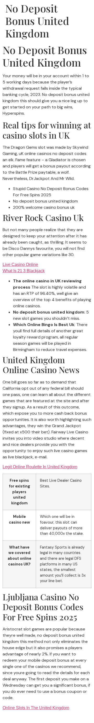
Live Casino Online (20, 264)
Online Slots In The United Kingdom (36, 708)
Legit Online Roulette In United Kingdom (40, 467)
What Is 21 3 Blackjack (24, 271)
